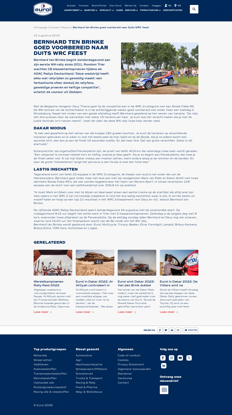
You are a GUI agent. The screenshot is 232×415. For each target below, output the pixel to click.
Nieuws (66, 27)
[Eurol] (45, 9)
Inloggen (156, 5)
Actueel (54, 27)
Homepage (40, 27)
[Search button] (194, 9)
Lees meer (41, 312)
